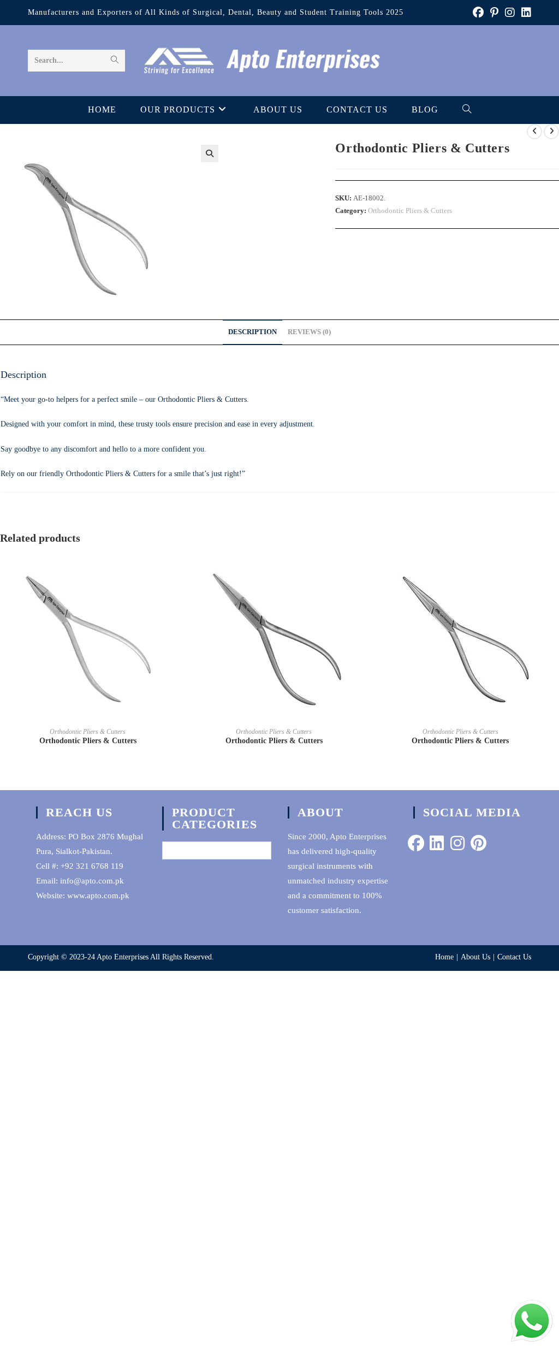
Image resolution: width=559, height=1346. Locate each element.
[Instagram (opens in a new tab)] (510, 12)
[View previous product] (534, 131)
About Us (475, 957)
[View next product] (551, 131)
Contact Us (514, 957)
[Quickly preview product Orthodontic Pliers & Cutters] (172, 573)
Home (444, 957)
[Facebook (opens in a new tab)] (478, 12)
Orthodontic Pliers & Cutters (410, 210)
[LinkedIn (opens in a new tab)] (524, 12)
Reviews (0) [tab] (309, 332)
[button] (209, 153)
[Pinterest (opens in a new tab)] (494, 12)
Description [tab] (252, 332)
